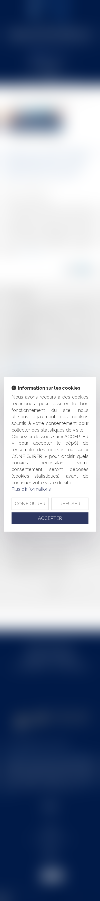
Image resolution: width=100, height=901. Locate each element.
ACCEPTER (50, 518)
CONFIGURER (30, 503)
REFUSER (69, 503)
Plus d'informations (31, 489)
